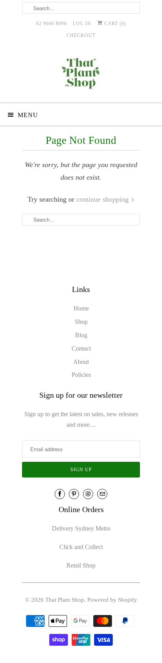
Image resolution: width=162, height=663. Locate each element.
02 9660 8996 (51, 23)
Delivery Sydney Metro (81, 528)
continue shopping (103, 199)
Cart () (114, 23)
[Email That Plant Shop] (102, 494)
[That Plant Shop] (81, 74)
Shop (81, 321)
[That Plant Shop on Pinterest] (74, 494)
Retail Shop (81, 565)
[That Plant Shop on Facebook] (60, 494)
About (81, 361)
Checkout (81, 35)
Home (81, 308)
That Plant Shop (64, 600)
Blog (81, 335)
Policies (81, 374)
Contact (81, 348)
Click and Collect (81, 547)
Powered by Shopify (112, 600)
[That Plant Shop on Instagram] (88, 494)
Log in (82, 23)
